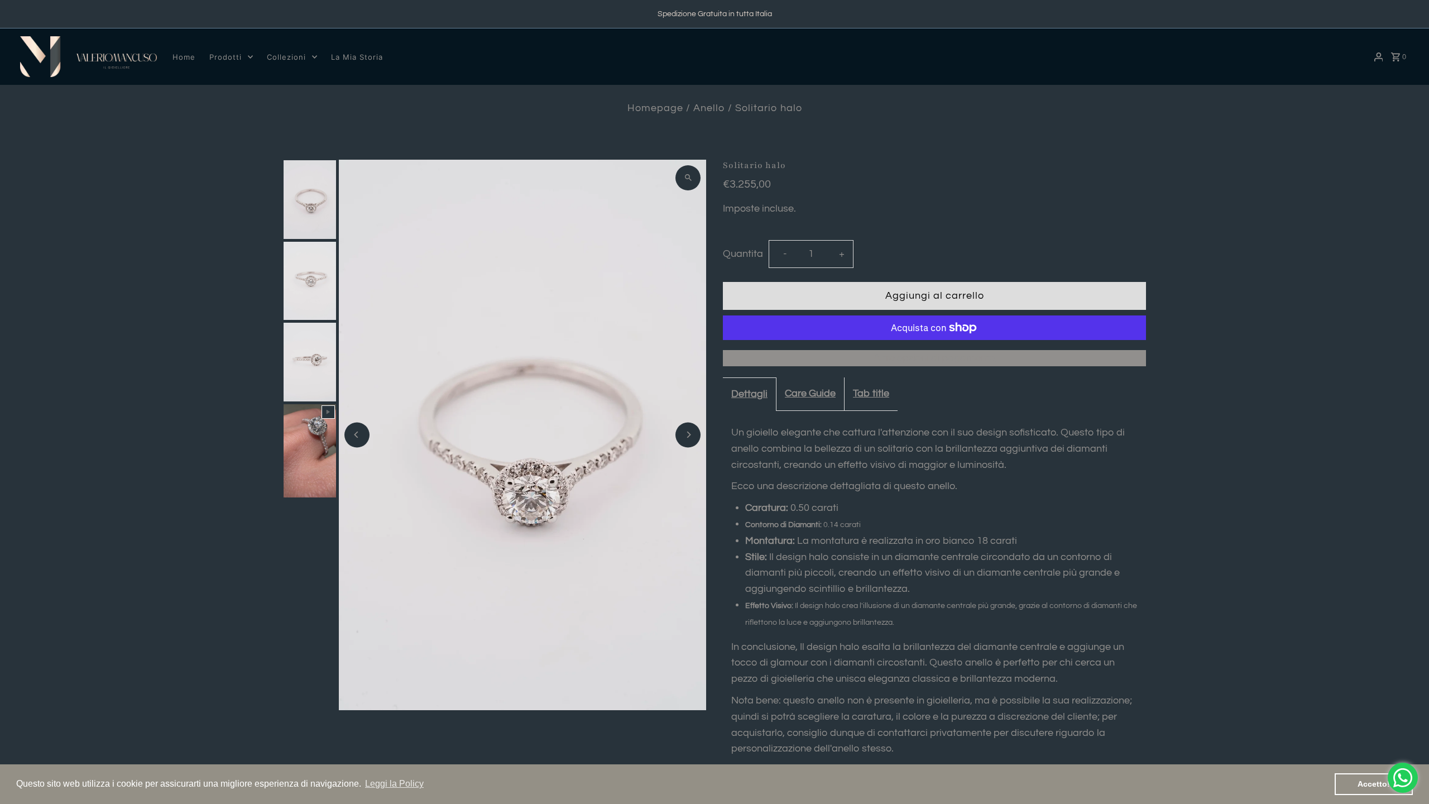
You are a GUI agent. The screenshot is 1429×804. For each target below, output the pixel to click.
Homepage (655, 108)
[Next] (688, 434)
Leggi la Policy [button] (394, 783)
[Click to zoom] (688, 177)
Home (183, 56)
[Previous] (357, 434)
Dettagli (749, 394)
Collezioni (286, 56)
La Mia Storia (357, 56)
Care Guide (810, 393)
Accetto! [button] (1374, 783)
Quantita (743, 253)
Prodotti (225, 56)
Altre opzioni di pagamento (934, 357)
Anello (709, 108)
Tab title (871, 393)
